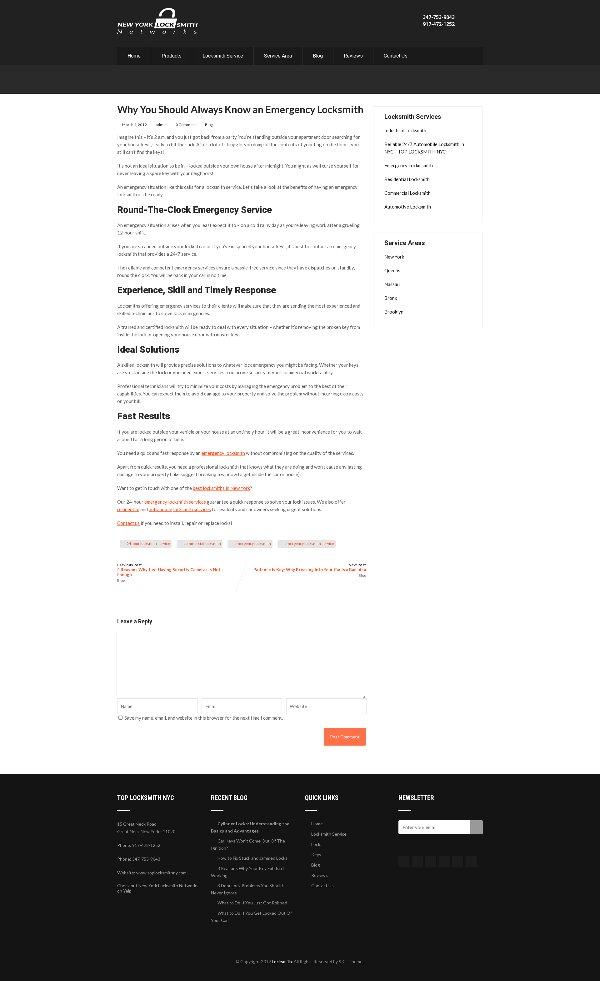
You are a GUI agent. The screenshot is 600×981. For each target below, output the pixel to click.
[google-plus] (430, 861)
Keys (316, 854)
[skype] (471, 861)
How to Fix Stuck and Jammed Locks (253, 858)
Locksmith (282, 961)
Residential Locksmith (407, 179)
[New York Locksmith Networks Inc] (157, 10)
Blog (318, 56)
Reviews (353, 56)
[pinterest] (457, 861)
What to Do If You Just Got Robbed (252, 902)
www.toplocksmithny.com (161, 872)
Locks (316, 844)
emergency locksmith (252, 543)
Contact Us (396, 56)
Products (172, 56)
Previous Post (168, 569)
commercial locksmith (202, 543)
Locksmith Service (222, 56)
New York (394, 256)
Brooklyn (393, 311)
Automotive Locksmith (407, 206)
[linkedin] (444, 861)
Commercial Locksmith (407, 193)
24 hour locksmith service (148, 543)
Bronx (390, 298)
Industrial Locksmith (405, 130)
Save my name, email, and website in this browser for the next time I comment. (203, 718)
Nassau (392, 284)
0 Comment (186, 124)
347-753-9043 (439, 17)
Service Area (278, 56)
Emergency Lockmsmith (408, 165)
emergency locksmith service (309, 543)
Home (134, 56)
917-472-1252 (439, 24)
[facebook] (403, 861)
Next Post (309, 567)
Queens (392, 270)
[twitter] (417, 861)
